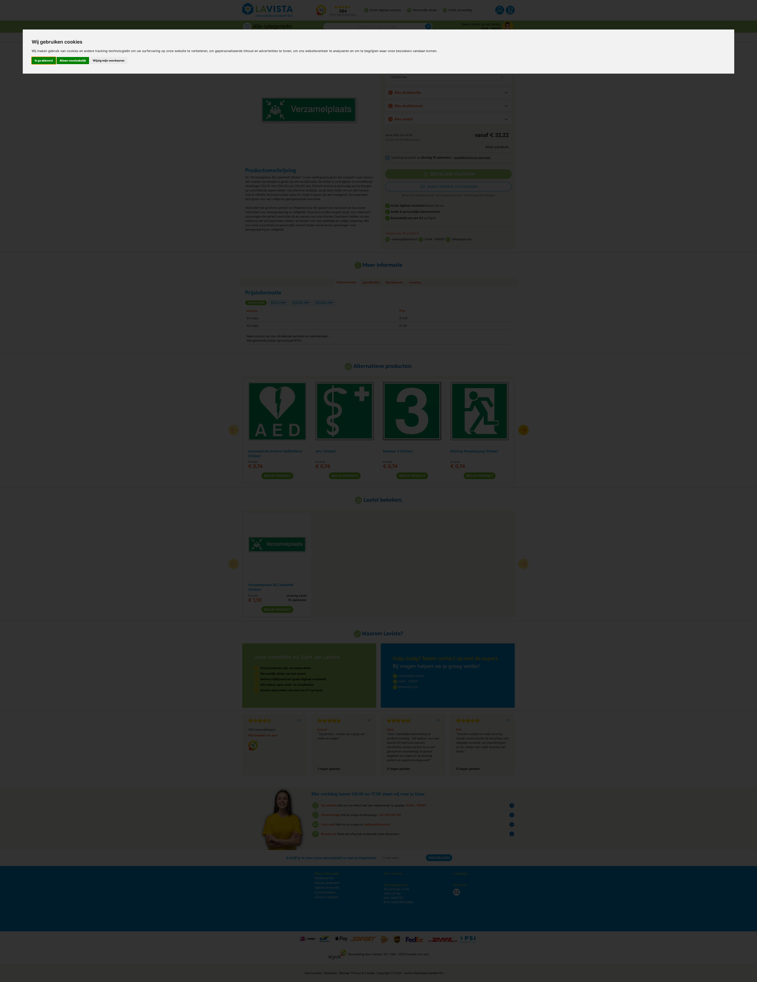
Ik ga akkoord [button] (44, 60)
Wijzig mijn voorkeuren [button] (108, 60)
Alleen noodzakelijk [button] (73, 60)
